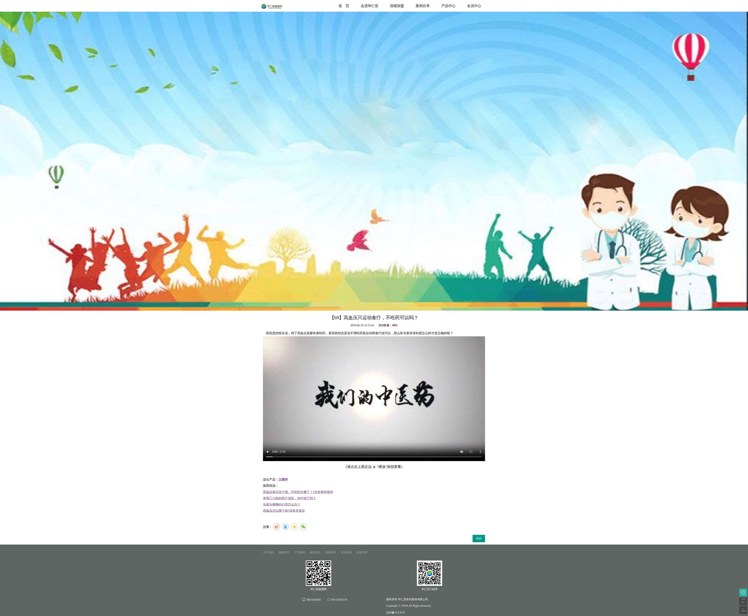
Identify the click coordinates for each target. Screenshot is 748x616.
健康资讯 (284, 552)
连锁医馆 (330, 552)
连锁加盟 (397, 6)
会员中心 (474, 6)
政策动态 (315, 552)
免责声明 (361, 552)
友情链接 (346, 552)
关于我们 (268, 552)
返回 (479, 538)
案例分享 (423, 6)
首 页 (344, 6)
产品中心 (448, 6)
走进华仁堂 (369, 6)
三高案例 (299, 552)
